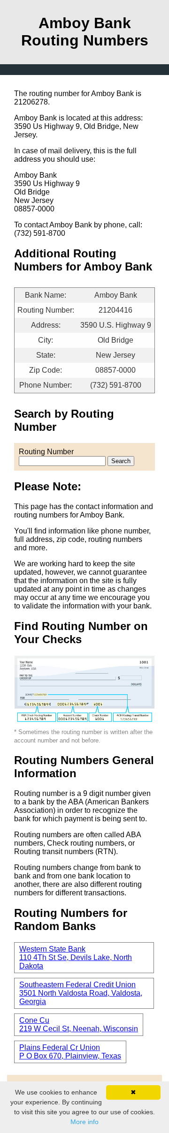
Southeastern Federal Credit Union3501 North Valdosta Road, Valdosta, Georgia (80, 993)
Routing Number (46, 452)
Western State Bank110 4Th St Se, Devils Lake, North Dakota (75, 957)
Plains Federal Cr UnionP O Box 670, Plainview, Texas (70, 1051)
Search (121, 461)
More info (84, 1121)
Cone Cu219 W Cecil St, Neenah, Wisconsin (78, 1024)
